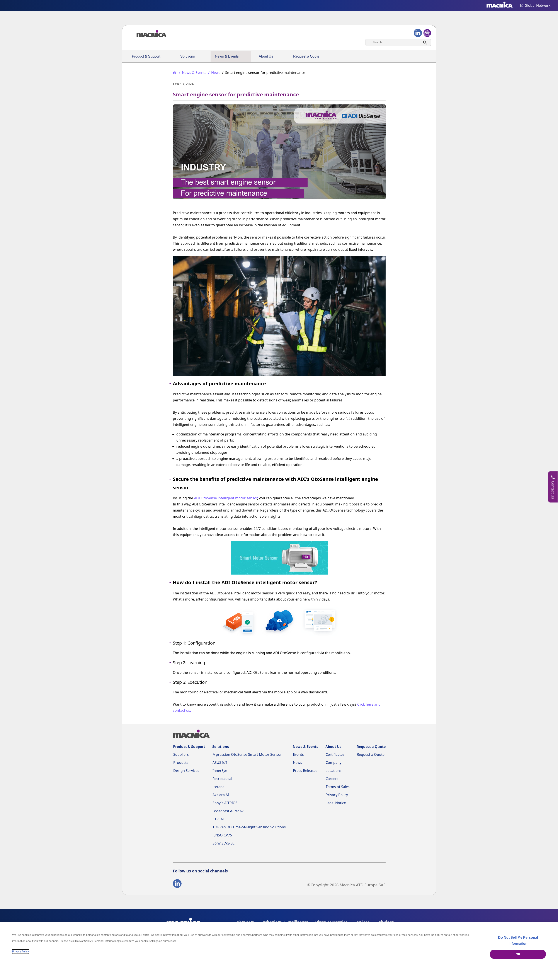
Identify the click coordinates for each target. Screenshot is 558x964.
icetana (219, 786)
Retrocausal (222, 778)
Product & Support (146, 56)
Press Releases (305, 770)
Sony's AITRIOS (225, 802)
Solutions (187, 56)
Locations (334, 770)
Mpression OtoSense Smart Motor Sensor (247, 754)
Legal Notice (336, 802)
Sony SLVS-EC (224, 843)
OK (518, 954)
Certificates (335, 754)
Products (180, 762)
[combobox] (398, 42)
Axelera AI (221, 794)
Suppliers (181, 754)
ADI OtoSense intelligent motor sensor (225, 498)
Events (298, 754)
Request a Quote (306, 56)
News (297, 762)
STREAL (219, 819)
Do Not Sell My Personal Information (518, 940)
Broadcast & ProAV (228, 811)
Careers (332, 778)
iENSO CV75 (222, 835)
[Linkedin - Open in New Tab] (177, 884)
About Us (266, 56)
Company (333, 762)
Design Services (186, 770)
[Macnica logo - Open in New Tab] (500, 5)
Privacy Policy (337, 794)
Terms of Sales (338, 786)
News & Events (227, 56)
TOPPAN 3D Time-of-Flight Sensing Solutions (249, 827)
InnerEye (220, 770)
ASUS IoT (220, 762)
